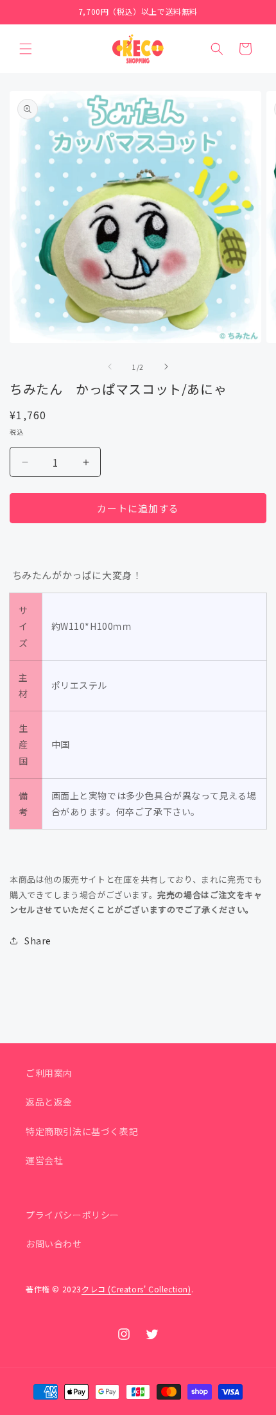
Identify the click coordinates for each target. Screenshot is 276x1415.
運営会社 (44, 1160)
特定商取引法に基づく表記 (82, 1131)
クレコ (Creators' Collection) (136, 1288)
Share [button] (37, 940)
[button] (26, 49)
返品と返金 (49, 1101)
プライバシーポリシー (72, 1214)
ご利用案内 (49, 1072)
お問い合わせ (54, 1243)
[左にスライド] (110, 366)
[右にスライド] (166, 366)
